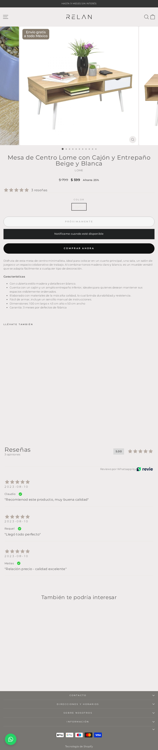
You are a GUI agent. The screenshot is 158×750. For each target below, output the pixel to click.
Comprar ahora (79, 248)
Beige (79, 206)
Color (79, 199)
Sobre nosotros (78, 713)
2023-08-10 (17, 487)
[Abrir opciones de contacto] (10, 739)
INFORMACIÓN (78, 721)
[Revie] (144, 469)
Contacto (78, 695)
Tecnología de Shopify (79, 746)
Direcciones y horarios (78, 704)
